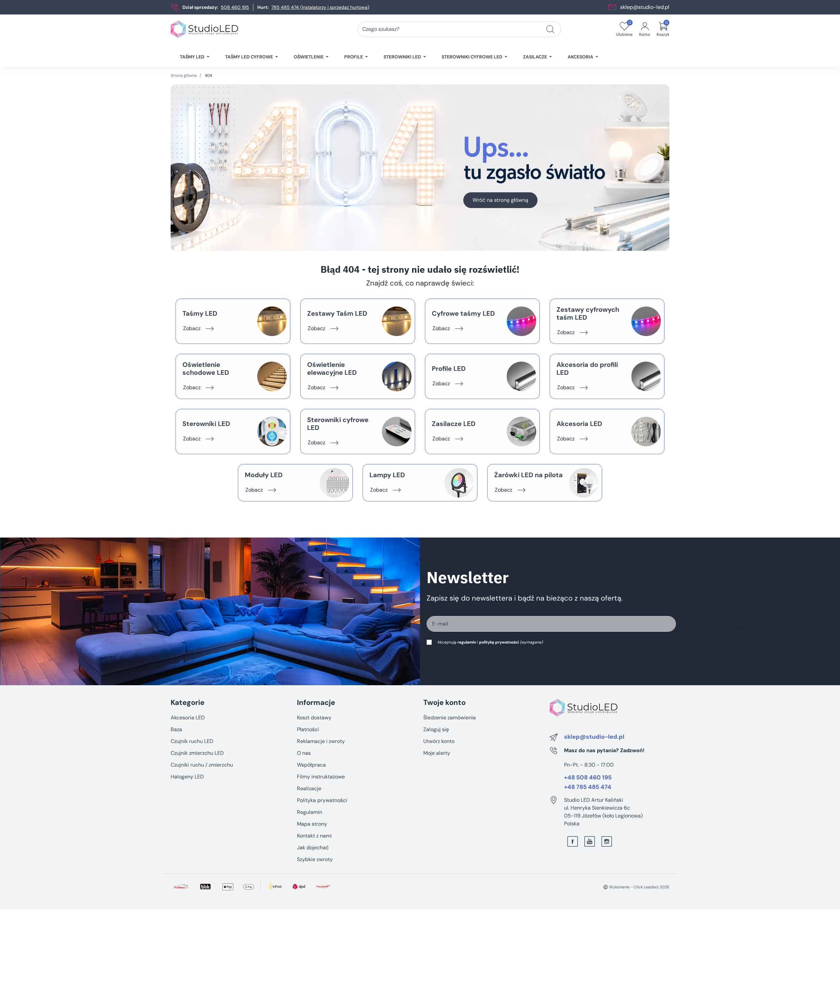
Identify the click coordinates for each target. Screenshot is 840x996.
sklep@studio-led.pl (644, 7)
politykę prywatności (499, 642)
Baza (176, 729)
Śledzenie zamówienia (449, 717)
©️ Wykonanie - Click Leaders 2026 (636, 887)
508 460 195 (235, 7)
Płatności (308, 729)
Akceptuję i (488, 642)
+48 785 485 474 (587, 787)
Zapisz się (743, 623)
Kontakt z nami (314, 835)
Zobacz (191, 328)
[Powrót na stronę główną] (420, 167)
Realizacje (309, 788)
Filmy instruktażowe (321, 776)
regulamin (466, 642)
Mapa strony (312, 823)
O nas (304, 753)
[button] (663, 29)
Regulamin (309, 812)
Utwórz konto (438, 741)
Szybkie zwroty (315, 859)
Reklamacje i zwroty (321, 741)
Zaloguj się (436, 729)
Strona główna (184, 75)
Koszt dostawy (314, 717)
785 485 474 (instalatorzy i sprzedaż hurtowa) (320, 7)
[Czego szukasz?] (550, 29)
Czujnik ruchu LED (192, 741)
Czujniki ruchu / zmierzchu (202, 764)
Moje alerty (436, 753)
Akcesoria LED (188, 717)
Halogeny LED (187, 776)
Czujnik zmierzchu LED (197, 753)
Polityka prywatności (322, 800)
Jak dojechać (313, 847)
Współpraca (311, 764)
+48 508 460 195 (588, 777)
